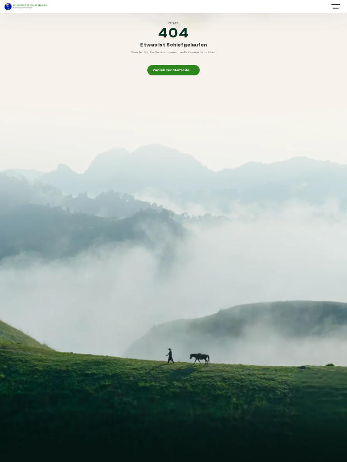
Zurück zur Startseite (174, 70)
